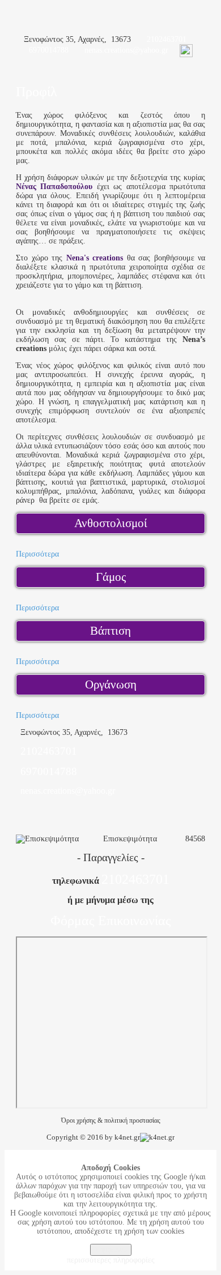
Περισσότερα (37, 554)
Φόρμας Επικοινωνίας (110, 920)
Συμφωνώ (111, 1250)
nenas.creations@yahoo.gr (126, 50)
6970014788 (49, 50)
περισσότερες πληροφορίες (111, 1260)
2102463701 (166, 39)
